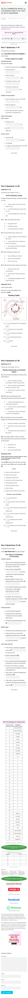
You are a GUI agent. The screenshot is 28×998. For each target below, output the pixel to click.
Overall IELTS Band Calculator (14, 878)
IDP (6, 924)
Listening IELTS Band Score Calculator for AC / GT (14, 847)
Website (3, 985)
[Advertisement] (14, 169)
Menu (25, 2)
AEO (9, 924)
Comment (4, 956)
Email (3, 979)
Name (3, 973)
